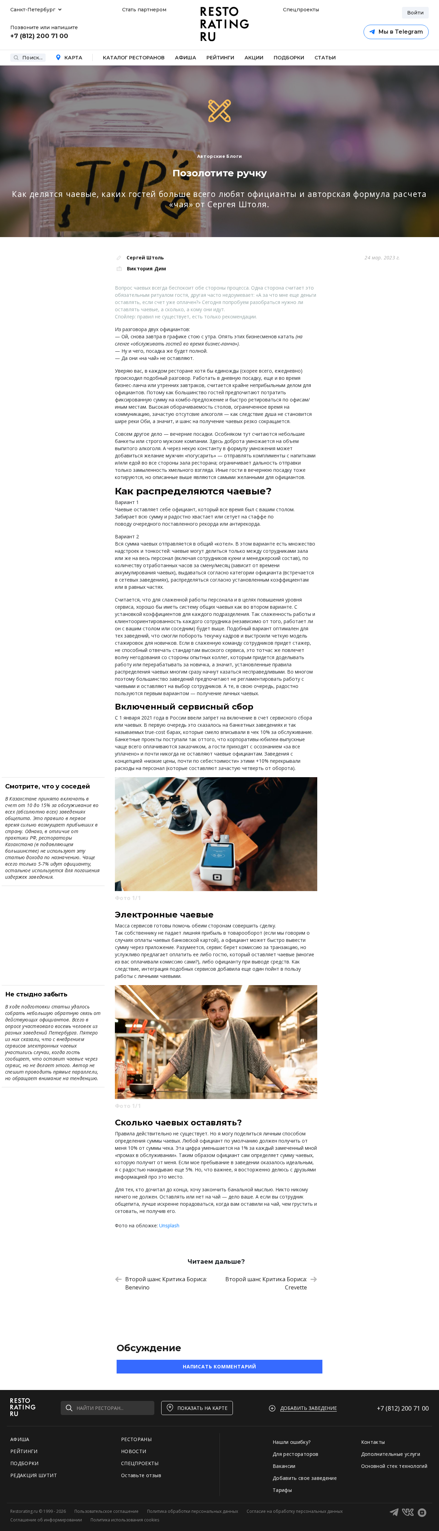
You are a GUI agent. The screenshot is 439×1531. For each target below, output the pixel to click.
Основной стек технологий (394, 1466)
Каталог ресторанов (134, 58)
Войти (415, 13)
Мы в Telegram (400, 31)
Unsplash (169, 1225)
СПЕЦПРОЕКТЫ (140, 1463)
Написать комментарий (219, 1366)
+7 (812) (403, 1408)
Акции (254, 58)
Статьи (325, 58)
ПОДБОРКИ (24, 1463)
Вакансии (284, 1466)
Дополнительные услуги (390, 1454)
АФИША (19, 1439)
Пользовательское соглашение (106, 1511)
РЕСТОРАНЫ (136, 1439)
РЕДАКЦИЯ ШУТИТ (33, 1475)
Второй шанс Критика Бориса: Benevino (166, 1283)
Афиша (185, 58)
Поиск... (32, 58)
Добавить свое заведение (305, 1478)
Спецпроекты (300, 9)
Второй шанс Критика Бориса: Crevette (266, 1283)
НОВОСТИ (133, 1451)
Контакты (373, 1442)
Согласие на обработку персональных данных (295, 1511)
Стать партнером (144, 9)
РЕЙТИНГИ (24, 1451)
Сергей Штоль (145, 257)
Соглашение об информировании (46, 1520)
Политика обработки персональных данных (192, 1511)
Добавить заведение (308, 1408)
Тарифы (282, 1490)
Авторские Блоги (219, 156)
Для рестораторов (296, 1454)
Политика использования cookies (125, 1520)
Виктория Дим (146, 268)
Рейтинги (220, 58)
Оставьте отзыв (141, 1475)
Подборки (289, 58)
